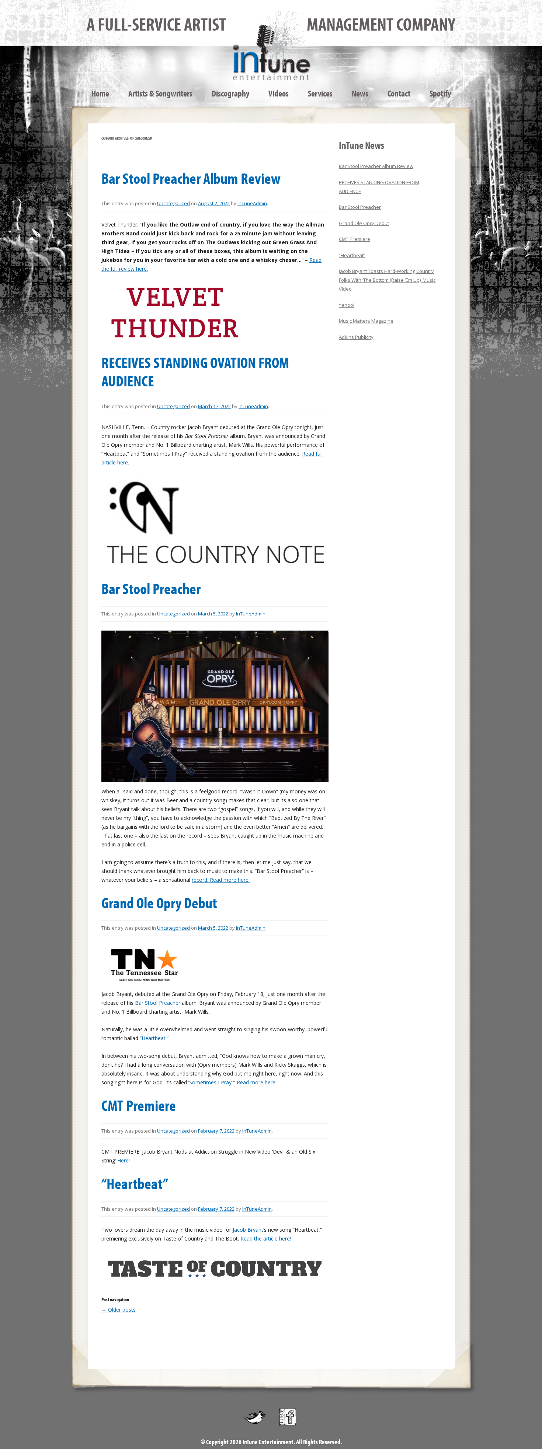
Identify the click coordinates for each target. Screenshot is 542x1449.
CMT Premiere (138, 1105)
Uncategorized (173, 203)
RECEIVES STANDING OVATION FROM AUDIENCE (195, 371)
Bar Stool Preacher (151, 588)
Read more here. (256, 1082)
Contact (399, 93)
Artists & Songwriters (160, 93)
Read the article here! (265, 1238)
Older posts (118, 1309)
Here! (123, 1160)
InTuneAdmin (252, 203)
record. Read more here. (221, 879)
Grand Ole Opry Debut (159, 902)
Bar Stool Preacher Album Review (191, 178)
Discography (230, 93)
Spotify (440, 93)
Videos (278, 93)
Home (100, 93)
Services (320, 93)
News (360, 93)
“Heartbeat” (134, 1183)
